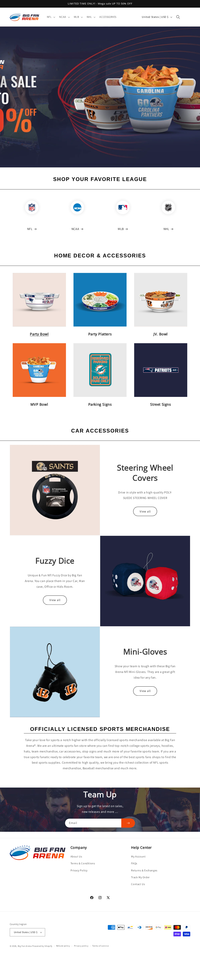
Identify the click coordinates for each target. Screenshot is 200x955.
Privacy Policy (79, 870)
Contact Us (138, 884)
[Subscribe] (128, 823)
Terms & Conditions (83, 863)
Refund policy (63, 945)
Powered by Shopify (42, 946)
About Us (76, 856)
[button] (51, 17)
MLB (121, 229)
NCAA (75, 229)
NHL (166, 229)
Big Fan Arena (25, 946)
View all (145, 511)
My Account (138, 856)
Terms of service (100, 945)
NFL (30, 229)
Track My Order (140, 877)
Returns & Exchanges (144, 870)
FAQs (134, 863)
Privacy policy (81, 945)
